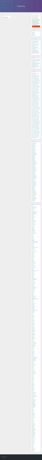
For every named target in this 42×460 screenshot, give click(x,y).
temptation (33, 134)
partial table (36, 125)
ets (39, 116)
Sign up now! (36, 26)
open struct (33, 125)
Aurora (32, 74)
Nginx (32, 274)
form (32, 370)
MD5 (36, 90)
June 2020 (33, 148)
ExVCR (32, 84)
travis (38, 135)
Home (2, 1)
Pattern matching (37, 93)
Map (37, 90)
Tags (37, 103)
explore (33, 365)
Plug (32, 96)
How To (33, 256)
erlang (38, 116)
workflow (33, 450)
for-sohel (33, 369)
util (32, 444)
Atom (32, 209)
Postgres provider (36, 96)
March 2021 (33, 145)
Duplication (36, 81)
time (39, 134)
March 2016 (33, 167)
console (33, 346)
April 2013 (33, 173)
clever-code (33, 111)
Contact (8, 1)
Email (32, 239)
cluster (38, 111)
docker (32, 114)
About (5, 1)
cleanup (37, 110)
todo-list (37, 135)
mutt (37, 124)
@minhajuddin (34, 34)
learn (32, 387)
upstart (34, 136)
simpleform (36, 131)
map (32, 123)
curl (32, 350)
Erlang (33, 243)
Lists (32, 90)
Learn (36, 89)
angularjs (33, 328)
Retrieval (33, 100)
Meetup (33, 91)
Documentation (33, 81)
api (32, 329)
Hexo (4, 457)
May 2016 (33, 166)
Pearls (32, 94)
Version (38, 105)
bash (32, 109)
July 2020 (33, 147)
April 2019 (33, 151)
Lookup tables (34, 90)
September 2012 (34, 178)
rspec (32, 130)
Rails (33, 98)
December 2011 (34, 183)
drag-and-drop (33, 115)
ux (32, 446)
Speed (33, 308)
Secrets (32, 101)
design (34, 113)
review (36, 129)
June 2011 (33, 187)
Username (36, 105)
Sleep (33, 307)
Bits (32, 218)
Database (37, 79)
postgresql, (33, 405)
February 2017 (34, 161)
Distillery (34, 80)
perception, (33, 402)
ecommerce (38, 115)
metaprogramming (37, 123)
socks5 (39, 131)
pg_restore (33, 404)
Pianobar (36, 95)
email (36, 116)
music (35, 124)
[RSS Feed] (39, 1)
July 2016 (33, 165)
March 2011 (33, 190)
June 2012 (33, 180)
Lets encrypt (38, 89)
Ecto (32, 236)
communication (34, 345)
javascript (36, 121)
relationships (37, 128)
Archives (12, 1)
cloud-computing (36, 111)
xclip (32, 451)
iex (37, 120)
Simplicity (21, 6)
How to (33, 257)
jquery (38, 121)
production (33, 406)
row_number (38, 129)
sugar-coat (33, 430)
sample (37, 130)
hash (32, 379)
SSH (37, 100)
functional (35, 118)
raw (32, 128)
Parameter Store (33, 93)
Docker (39, 80)
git (32, 119)
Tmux (32, 105)
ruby (34, 130)
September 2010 (34, 195)
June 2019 (33, 150)
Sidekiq (37, 101)
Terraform (33, 104)
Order (33, 276)
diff (32, 354)
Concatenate (35, 78)
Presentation (33, 288)
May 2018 (33, 157)
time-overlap (33, 135)
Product (33, 290)
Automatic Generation (34, 75)
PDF (32, 277)
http (36, 120)
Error (32, 244)
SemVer (34, 101)
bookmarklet (36, 109)
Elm (32, 238)
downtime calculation (36, 114)
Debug (39, 79)
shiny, (34, 131)
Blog (32, 219)
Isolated (33, 88)
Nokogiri (33, 275)
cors (32, 349)
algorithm (33, 327)
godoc (36, 119)
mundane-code (33, 124)
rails (36, 127)
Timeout (37, 104)
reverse (34, 129)
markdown (34, 123)
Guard (33, 252)
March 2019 (33, 152)
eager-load (36, 115)
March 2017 (33, 160)
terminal (35, 134)
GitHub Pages (34, 86)
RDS (32, 294)
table (32, 431)
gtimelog (38, 119)
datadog (33, 351)
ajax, (32, 326)
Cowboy (34, 79)
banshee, (36, 108)
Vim (32, 106)
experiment (33, 364)
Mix (32, 272)
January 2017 (33, 162)
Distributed (37, 80)
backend (34, 108)
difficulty (38, 113)
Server (36, 101)
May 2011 (33, 188)
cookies (33, 347)
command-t (33, 344)
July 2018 (33, 155)
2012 (2, 14)
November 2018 (34, 154)
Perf (32, 281)
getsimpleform (37, 118)
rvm (35, 130)
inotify (34, 121)
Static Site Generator (34, 310)
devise (35, 113)
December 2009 (34, 197)
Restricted (33, 99)
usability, (36, 136)
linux (32, 391)
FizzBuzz (36, 84)
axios (32, 108)
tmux (35, 135)
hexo (35, 120)
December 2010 (34, 192)
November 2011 (34, 184)
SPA (36, 100)
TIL (32, 313)
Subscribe (33, 35)
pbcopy (38, 125)
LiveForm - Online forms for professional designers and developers (35, 45)
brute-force (33, 110)
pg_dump (33, 403)
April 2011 (33, 189)
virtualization (33, 448)
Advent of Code (34, 73)
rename (33, 129)
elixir (35, 116)
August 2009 (33, 199)
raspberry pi (33, 410)
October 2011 (33, 185)
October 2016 (33, 164)
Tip (38, 104)
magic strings (33, 392)
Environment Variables (35, 242)
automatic (33, 331)
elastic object (33, 116)
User (34, 105)
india (32, 121)
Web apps (34, 106)
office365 (39, 124)
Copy (32, 79)
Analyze (33, 208)
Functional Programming (34, 85)
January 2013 (33, 175)
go (32, 376)
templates (33, 434)
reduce (35, 128)
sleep (37, 131)
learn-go (33, 388)
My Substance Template (5, 17)
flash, (32, 368)
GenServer (38, 85)
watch (33, 449)
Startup (33, 309)
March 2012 (33, 181)
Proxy (32, 291)
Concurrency (38, 78)
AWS (32, 206)
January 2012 (33, 182)
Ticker (35, 104)
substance (33, 429)
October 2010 (33, 194)
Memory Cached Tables (36, 91)
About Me (33, 32)
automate (33, 330)
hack (32, 120)
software (33, 426)
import (38, 120)
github (33, 119)
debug (32, 113)
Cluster (32, 78)
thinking (37, 134)
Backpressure (38, 75)
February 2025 (34, 143)
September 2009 (34, 198)
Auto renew (35, 74)
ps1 (32, 408)
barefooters (38, 108)
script (38, 130)
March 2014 (33, 170)
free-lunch (33, 371)
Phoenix (33, 95)
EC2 (38, 81)
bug (34, 110)
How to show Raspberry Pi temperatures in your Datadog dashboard (35, 67)
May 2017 (33, 159)
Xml (37, 106)
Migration (33, 271)
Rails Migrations (34, 296)
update (33, 136)
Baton (37, 76)
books (38, 109)
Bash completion (33, 76)
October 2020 (33, 146)
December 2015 (34, 169)
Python (33, 293)
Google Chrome (38, 86)
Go (36, 86)
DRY (35, 79)
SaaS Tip (39, 100)
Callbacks (33, 220)
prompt (33, 407)
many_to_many (34, 393)
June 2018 (33, 156)
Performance (36, 94)
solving (33, 427)
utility (32, 445)
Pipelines (38, 95)
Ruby (35, 100)
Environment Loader (34, 241)
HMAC (33, 253)
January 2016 (33, 168)
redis (33, 128)
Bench (39, 76)
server (32, 131)
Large (34, 89)
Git (32, 86)
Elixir (32, 237)
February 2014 (34, 171)
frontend (33, 118)
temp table (33, 432)
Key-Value (33, 89)
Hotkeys (33, 255)
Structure (33, 312)
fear (32, 366)
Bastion (36, 76)
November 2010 (34, 193)
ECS (39, 81)
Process (33, 289)
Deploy (32, 80)
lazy (39, 121)
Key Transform (36, 88)
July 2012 (33, 179)
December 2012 (34, 176)
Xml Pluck (33, 325)
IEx (32, 258)
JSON (34, 88)
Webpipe (36, 106)
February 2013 (34, 174)
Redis (38, 98)
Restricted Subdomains (36, 99)
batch (34, 109)
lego (32, 389)
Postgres (34, 96)
